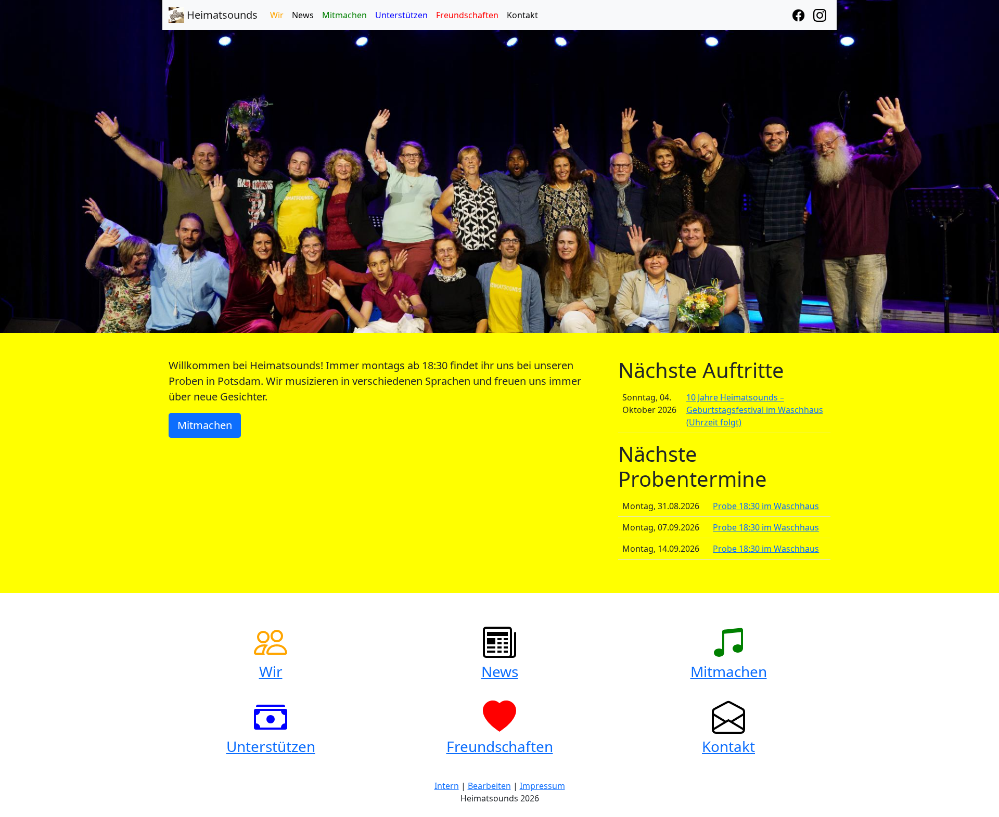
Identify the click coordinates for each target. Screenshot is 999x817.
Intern (446, 786)
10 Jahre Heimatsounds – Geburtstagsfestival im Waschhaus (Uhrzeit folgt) (754, 410)
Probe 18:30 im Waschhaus (766, 506)
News (303, 15)
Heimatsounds (221, 15)
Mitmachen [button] (204, 425)
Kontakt (522, 15)
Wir (277, 15)
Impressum (542, 786)
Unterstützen (401, 15)
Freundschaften (467, 15)
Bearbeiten (489, 786)
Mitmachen (344, 15)
